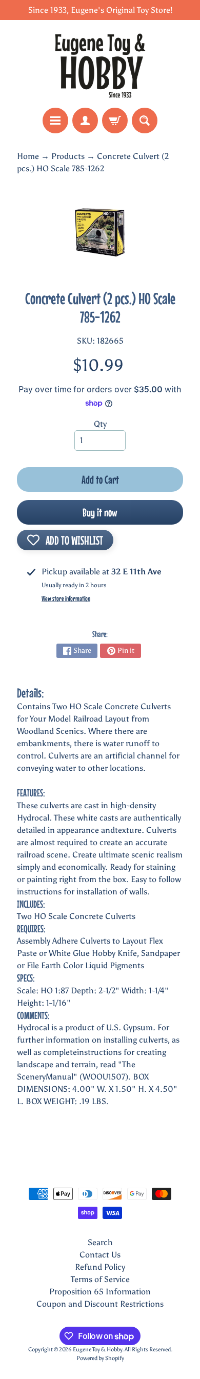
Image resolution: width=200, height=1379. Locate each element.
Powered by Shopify (100, 1358)
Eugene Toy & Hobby (97, 1349)
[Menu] (55, 120)
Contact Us (100, 1255)
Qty (100, 424)
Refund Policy (100, 1267)
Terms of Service (100, 1279)
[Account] (85, 120)
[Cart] (115, 120)
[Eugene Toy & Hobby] (100, 63)
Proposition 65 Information (100, 1291)
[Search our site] (144, 120)
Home (28, 156)
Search (100, 1242)
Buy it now (100, 512)
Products (68, 156)
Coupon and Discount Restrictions (100, 1304)
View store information (66, 598)
